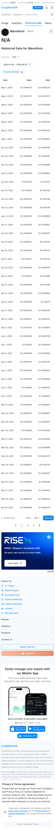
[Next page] (39, 525)
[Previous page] (15, 525)
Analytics (17, 23)
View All (48, 518)
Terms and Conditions (18, 811)
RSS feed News (12, 613)
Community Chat (12, 595)
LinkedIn (8, 608)
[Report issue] (52, 14)
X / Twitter (9, 586)
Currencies (6, 14)
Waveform (17, 14)
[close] (48, 537)
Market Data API (27, 647)
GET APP (37, 8)
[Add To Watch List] (51, 31)
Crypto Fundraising (13, 599)
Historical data (33, 23)
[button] (18, 729)
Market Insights (12, 590)
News (48, 23)
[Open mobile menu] (52, 7)
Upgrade (30, 653)
